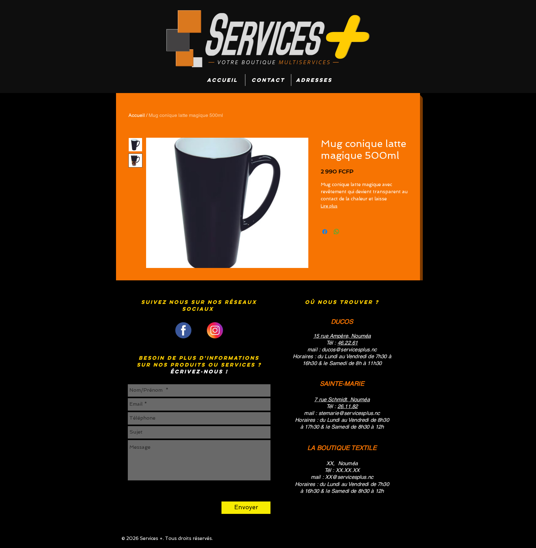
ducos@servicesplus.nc (349, 349)
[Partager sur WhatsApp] (336, 231)
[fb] (183, 330)
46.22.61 (347, 343)
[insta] (215, 330)
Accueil (136, 115)
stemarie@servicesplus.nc (349, 413)
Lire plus (329, 205)
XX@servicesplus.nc (349, 477)
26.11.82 (347, 406)
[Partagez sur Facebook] (324, 231)
